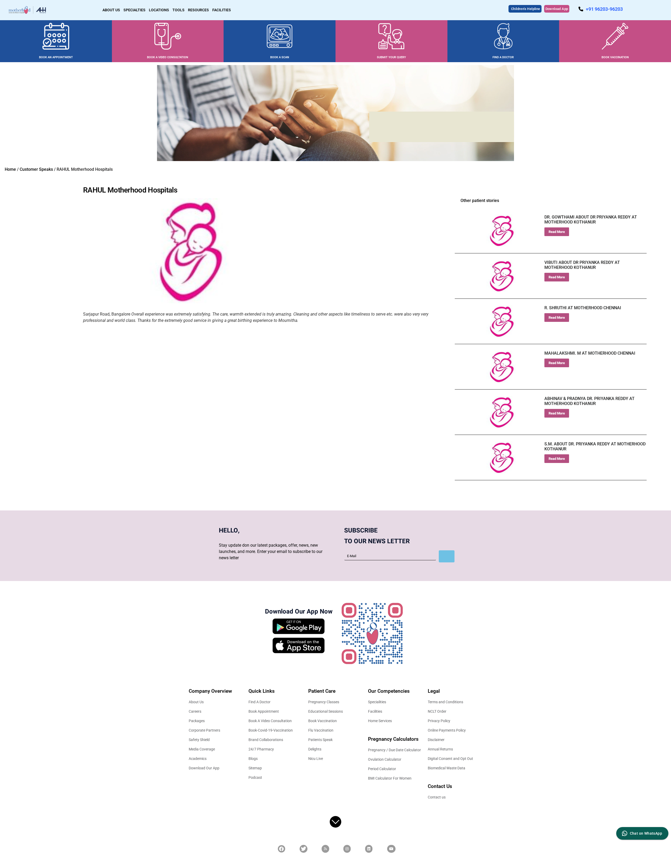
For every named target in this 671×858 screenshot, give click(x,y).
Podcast (255, 777)
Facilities (375, 711)
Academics (198, 758)
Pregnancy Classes (323, 702)
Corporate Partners (204, 730)
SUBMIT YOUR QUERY (391, 57)
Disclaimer (436, 740)
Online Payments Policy (447, 730)
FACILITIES (221, 10)
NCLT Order (437, 711)
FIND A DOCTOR (503, 57)
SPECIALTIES (134, 10)
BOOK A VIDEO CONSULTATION (167, 57)
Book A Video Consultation (270, 721)
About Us (196, 702)
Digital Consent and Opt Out (450, 758)
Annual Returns (440, 749)
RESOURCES (198, 10)
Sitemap (255, 768)
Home (10, 169)
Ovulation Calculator (384, 759)
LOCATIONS (159, 10)
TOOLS (178, 10)
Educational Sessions (325, 711)
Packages (197, 721)
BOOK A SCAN (279, 57)
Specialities (377, 702)
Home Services (380, 721)
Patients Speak (320, 740)
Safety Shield (199, 740)
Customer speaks (36, 169)
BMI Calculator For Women (390, 778)
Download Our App (204, 768)
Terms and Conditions (445, 702)
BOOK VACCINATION (615, 57)
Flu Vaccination (320, 730)
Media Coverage (202, 749)
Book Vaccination (322, 721)
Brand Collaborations (265, 740)
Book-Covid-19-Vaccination (270, 730)
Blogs (253, 758)
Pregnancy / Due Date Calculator (394, 750)
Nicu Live (315, 758)
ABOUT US (111, 10)
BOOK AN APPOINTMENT (56, 57)
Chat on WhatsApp (646, 833)
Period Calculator (382, 769)
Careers (195, 711)
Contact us (437, 797)
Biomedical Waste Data (446, 768)
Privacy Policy (439, 721)
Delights (314, 749)
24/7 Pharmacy (261, 749)
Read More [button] (557, 231)
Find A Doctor (259, 702)
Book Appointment (263, 711)
